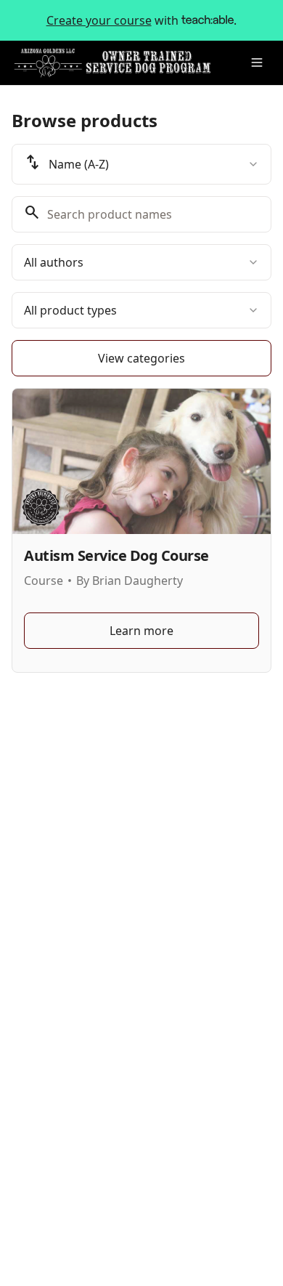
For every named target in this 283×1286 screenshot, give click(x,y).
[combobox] (141, 164)
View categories (141, 358)
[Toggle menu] (256, 62)
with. (141, 20)
